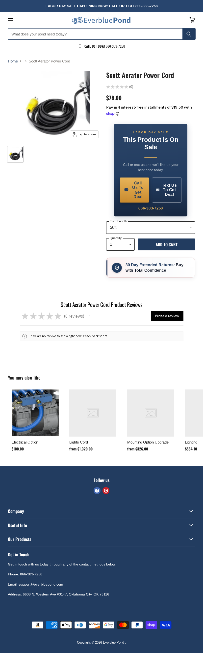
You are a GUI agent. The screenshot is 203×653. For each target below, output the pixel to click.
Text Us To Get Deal (166, 190)
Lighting (191, 442)
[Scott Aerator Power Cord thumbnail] (15, 154)
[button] (89, 316)
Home (13, 61)
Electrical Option (25, 442)
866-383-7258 (150, 208)
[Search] (189, 34)
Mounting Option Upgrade (148, 442)
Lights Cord (78, 442)
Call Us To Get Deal (134, 190)
